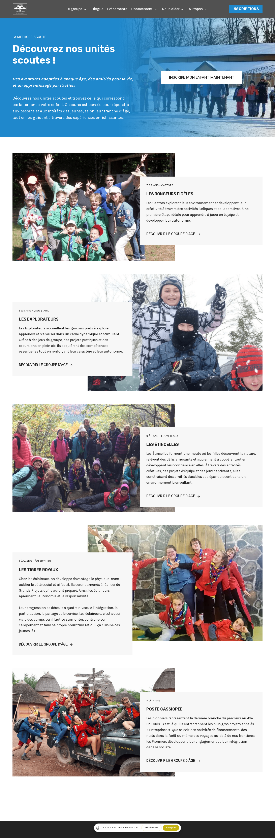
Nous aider (170, 9)
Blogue (97, 9)
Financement (142, 9)
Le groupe (74, 9)
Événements (117, 9)
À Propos (196, 9)
